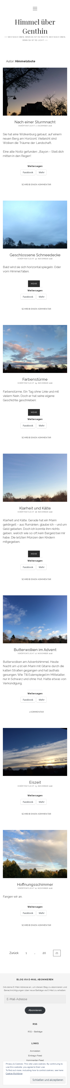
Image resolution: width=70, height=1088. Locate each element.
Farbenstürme (35, 379)
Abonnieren (35, 1010)
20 (44, 953)
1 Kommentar (36, 712)
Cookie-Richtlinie (14, 1073)
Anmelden (35, 1051)
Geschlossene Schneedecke (35, 255)
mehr (35, 284)
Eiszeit (35, 782)
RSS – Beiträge (35, 1031)
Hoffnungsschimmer (35, 884)
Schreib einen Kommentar (36, 184)
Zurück (13, 953)
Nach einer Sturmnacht (35, 122)
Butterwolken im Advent (35, 649)
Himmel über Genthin (35, 26)
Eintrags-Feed (35, 1055)
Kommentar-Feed (35, 1060)
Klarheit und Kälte (35, 508)
